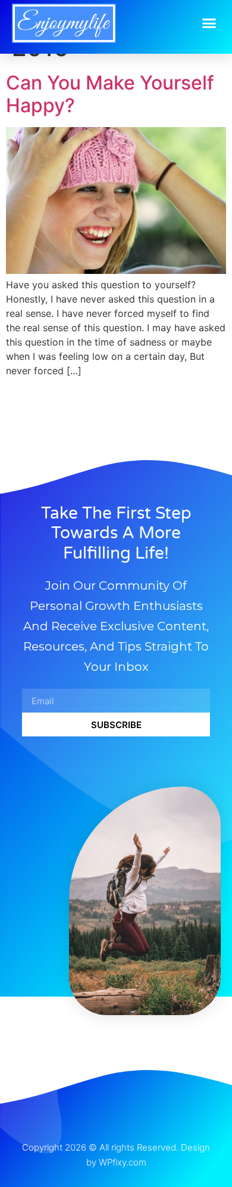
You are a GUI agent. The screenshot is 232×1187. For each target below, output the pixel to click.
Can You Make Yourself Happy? (110, 94)
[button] (209, 23)
